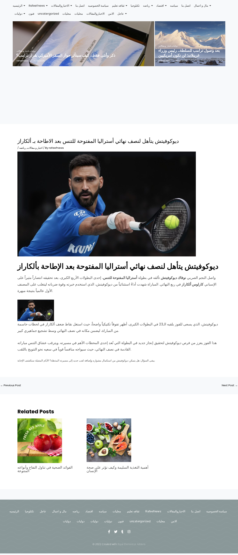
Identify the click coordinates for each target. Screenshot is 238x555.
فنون (121, 521)
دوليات (33, 50)
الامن (174, 521)
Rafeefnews (153, 511)
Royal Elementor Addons (132, 544)
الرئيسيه (14, 511)
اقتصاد (89, 511)
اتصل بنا (195, 511)
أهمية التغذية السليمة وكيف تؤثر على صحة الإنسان (117, 469)
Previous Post (10, 385)
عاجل (43, 511)
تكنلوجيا (29, 511)
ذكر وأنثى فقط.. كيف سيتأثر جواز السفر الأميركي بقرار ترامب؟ (65, 55)
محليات (117, 511)
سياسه (103, 511)
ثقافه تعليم (133, 511)
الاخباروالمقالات (176, 511)
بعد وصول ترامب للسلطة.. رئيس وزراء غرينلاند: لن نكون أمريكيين (189, 53)
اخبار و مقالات (23, 50)
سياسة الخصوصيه (216, 511)
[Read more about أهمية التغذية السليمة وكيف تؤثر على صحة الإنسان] (119, 440)
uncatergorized (140, 521)
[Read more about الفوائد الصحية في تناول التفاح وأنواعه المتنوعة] (49, 440)
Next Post (230, 385)
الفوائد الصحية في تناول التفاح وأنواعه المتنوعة (45, 469)
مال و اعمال (59, 511)
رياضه (22, 148)
